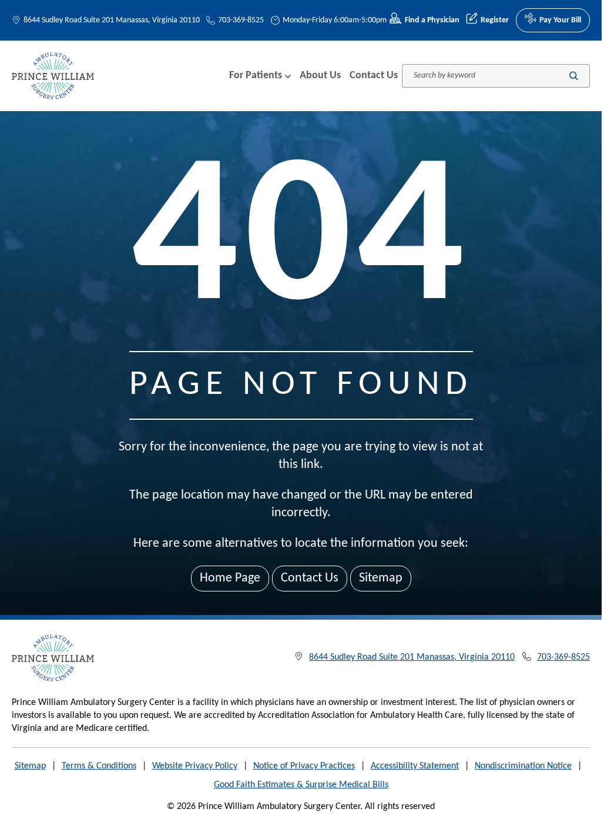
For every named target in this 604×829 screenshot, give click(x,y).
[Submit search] (573, 75)
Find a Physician (432, 20)
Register (495, 20)
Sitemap (380, 578)
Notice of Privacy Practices (304, 766)
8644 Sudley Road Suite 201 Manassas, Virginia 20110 (112, 20)
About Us (320, 75)
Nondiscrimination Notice (523, 766)
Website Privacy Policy (194, 766)
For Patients (255, 75)
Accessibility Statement (415, 766)
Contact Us (374, 75)
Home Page (230, 578)
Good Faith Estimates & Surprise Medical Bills (301, 785)
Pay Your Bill (560, 20)
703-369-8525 (241, 20)
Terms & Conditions (99, 766)
